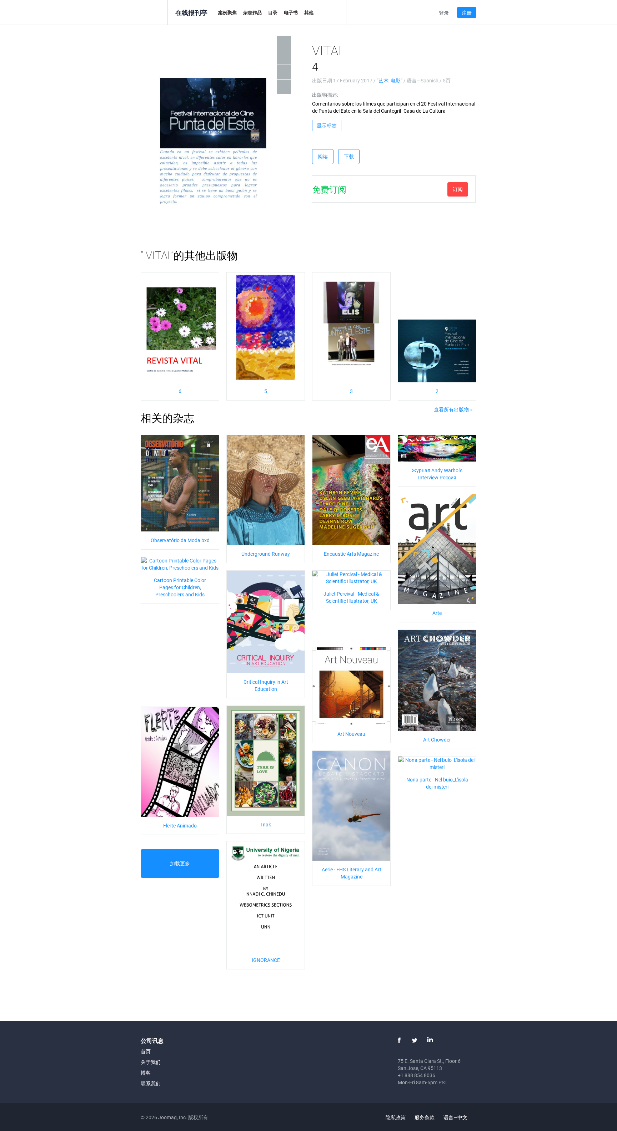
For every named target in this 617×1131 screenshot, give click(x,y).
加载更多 (180, 863)
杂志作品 (252, 12)
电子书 (291, 12)
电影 (396, 80)
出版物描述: (325, 94)
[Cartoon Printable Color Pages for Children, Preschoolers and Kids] (180, 563)
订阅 (458, 189)
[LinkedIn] (430, 1040)
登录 (444, 12)
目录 (272, 12)
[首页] (154, 12)
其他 (308, 12)
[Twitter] (414, 1040)
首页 (146, 1051)
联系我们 (151, 1083)
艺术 (383, 80)
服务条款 (425, 1117)
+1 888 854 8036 (416, 1075)
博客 (146, 1072)
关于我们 (151, 1062)
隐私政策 (396, 1117)
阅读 (323, 156)
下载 (349, 156)
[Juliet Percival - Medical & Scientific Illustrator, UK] (351, 577)
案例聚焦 (227, 12)
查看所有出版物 (451, 409)
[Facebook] (399, 1040)
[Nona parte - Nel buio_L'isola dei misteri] (437, 763)
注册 (467, 12)
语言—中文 (455, 1117)
